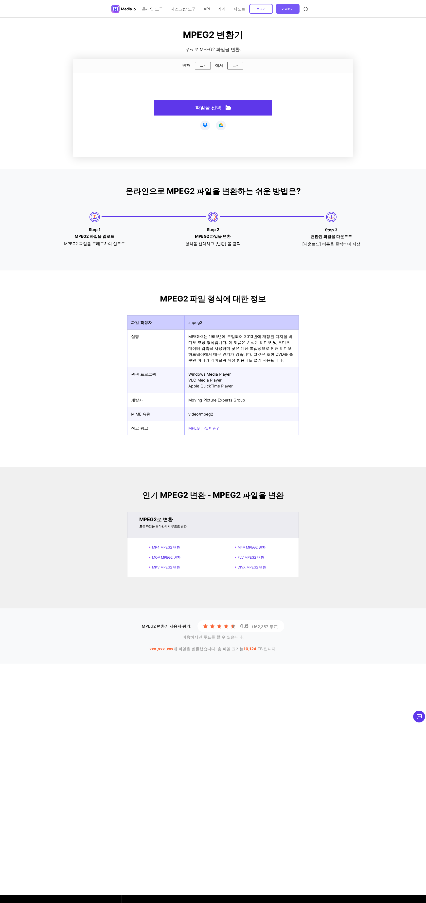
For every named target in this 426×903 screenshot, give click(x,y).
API (207, 8)
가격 (222, 8)
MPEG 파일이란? (203, 428)
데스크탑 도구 (183, 8)
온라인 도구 (152, 8)
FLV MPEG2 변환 (251, 557)
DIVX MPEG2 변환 (252, 567)
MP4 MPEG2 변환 (166, 547)
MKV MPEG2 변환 (166, 567)
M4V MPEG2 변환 (252, 547)
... (201, 65)
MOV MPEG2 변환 (166, 557)
